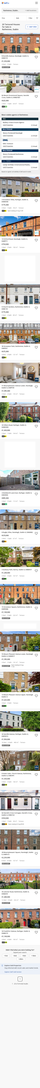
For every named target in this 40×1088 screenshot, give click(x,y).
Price (3, 18)
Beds (17, 18)
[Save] (37, 18)
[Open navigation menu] (36, 3)
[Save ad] (36, 57)
